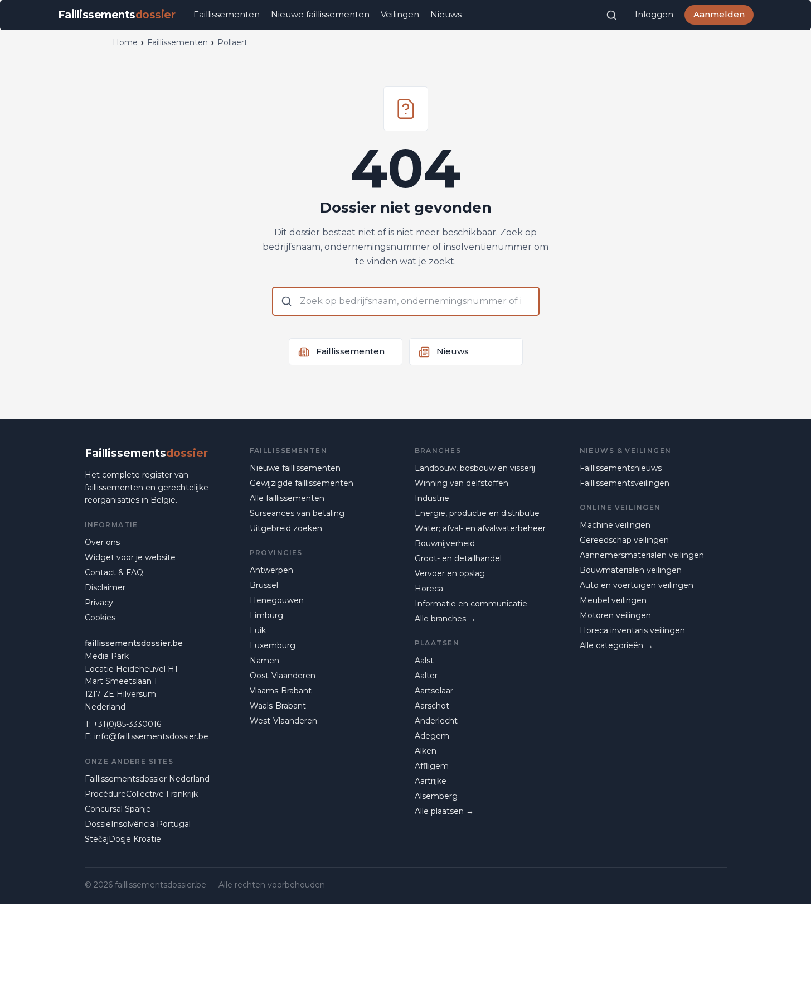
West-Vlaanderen (283, 721)
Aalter (426, 676)
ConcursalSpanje (118, 809)
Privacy (99, 602)
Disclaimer (105, 587)
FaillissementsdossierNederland (147, 779)
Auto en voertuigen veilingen (636, 585)
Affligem (432, 766)
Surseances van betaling (297, 513)
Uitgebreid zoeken (286, 528)
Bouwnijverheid (445, 543)
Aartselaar (434, 691)
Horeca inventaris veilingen (632, 630)
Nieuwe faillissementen (320, 14)
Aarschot (432, 706)
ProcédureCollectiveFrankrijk (141, 794)
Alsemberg (436, 796)
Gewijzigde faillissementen (301, 483)
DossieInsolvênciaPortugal (138, 824)
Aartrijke (430, 781)
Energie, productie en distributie (477, 513)
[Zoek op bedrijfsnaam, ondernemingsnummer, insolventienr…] (611, 15)
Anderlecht (436, 721)
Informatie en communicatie (471, 604)
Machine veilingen (615, 525)
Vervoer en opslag (450, 573)
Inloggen (654, 14)
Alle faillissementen (287, 498)
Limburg (266, 615)
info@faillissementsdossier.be (151, 736)
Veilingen (400, 14)
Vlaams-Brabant (281, 691)
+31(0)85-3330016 (127, 724)
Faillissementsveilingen (624, 483)
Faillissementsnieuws (621, 468)
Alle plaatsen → (444, 811)
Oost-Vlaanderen (282, 676)
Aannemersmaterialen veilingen (642, 555)
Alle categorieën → (616, 645)
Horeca (429, 589)
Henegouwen (277, 600)
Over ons (102, 542)
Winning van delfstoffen (461, 483)
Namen (264, 661)
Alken (425, 751)
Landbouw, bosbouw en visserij (475, 468)
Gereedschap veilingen (624, 540)
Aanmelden (719, 14)
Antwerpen (271, 570)
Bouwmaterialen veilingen (631, 570)
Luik (258, 630)
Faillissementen (226, 14)
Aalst (424, 661)
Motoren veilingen (615, 615)
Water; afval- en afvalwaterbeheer (480, 528)
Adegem (432, 736)
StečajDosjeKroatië (123, 839)
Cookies (100, 618)
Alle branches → (445, 619)
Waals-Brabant (278, 706)
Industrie (432, 498)
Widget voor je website (130, 557)
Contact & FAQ (114, 572)
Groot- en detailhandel (458, 558)
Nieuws (446, 14)
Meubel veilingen (613, 600)
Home (125, 42)
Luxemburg (272, 645)
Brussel (264, 585)
